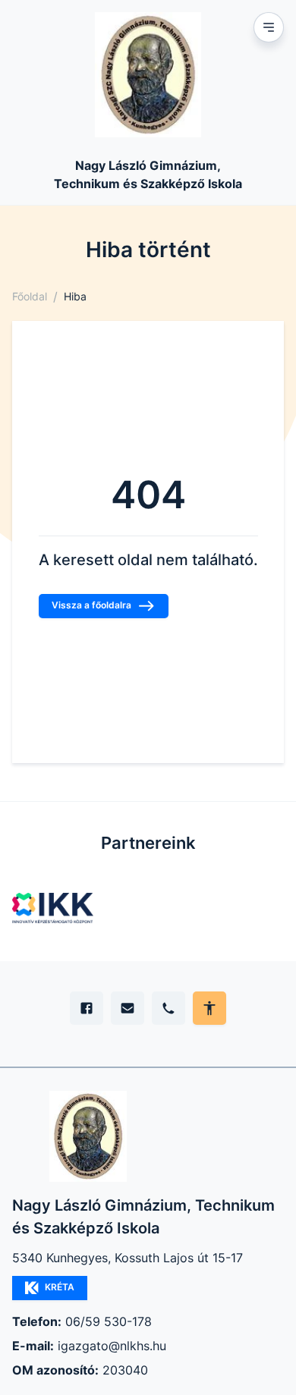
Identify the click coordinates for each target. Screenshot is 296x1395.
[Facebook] (86, 1008)
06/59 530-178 (108, 1321)
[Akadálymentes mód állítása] (209, 1008)
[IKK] (52, 908)
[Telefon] (168, 1008)
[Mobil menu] (268, 27)
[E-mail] (127, 1008)
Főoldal (29, 296)
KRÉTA (59, 1287)
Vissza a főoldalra (91, 605)
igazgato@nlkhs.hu (112, 1345)
